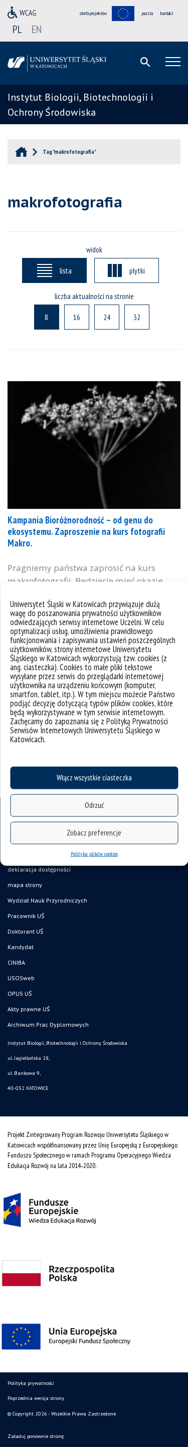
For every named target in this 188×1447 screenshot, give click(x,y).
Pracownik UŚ (26, 916)
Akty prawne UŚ (29, 1009)
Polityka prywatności (31, 1383)
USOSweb (21, 978)
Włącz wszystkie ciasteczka (94, 777)
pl (17, 29)
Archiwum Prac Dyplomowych (48, 1024)
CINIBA (16, 962)
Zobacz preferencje (94, 832)
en (37, 29)
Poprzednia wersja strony (36, 1398)
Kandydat (21, 947)
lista (66, 270)
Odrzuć (94, 805)
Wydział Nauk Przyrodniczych (47, 900)
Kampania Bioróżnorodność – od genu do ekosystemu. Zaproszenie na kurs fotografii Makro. (86, 531)
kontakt (166, 13)
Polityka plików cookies (94, 853)
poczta (147, 13)
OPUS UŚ (20, 993)
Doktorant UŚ (25, 931)
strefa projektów (93, 13)
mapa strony (25, 885)
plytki (137, 270)
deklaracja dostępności (39, 869)
